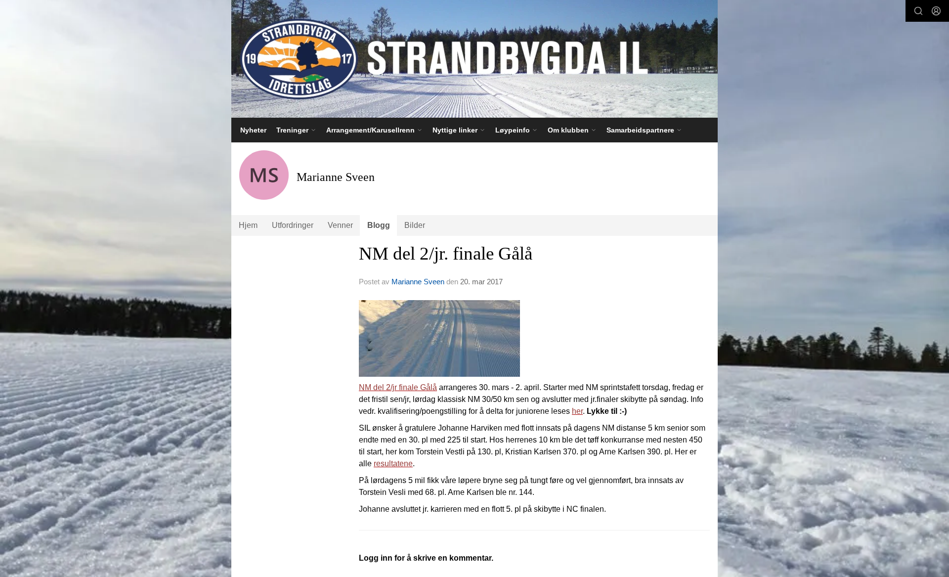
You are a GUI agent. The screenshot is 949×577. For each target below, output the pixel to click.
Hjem (248, 225)
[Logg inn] (936, 11)
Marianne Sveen (417, 281)
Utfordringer (292, 225)
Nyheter (253, 130)
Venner (340, 225)
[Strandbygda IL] (474, 59)
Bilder (414, 225)
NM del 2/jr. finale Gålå (445, 253)
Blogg (378, 225)
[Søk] (918, 11)
